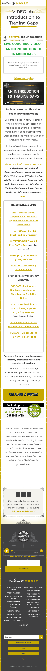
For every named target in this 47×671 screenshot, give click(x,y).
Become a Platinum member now (23, 164)
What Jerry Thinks (13, 614)
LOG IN (23, 654)
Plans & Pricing (33, 591)
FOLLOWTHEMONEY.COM (29, 666)
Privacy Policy (33, 608)
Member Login (23, 78)
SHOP (24, 648)
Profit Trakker (13, 593)
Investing (13, 608)
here (22, 196)
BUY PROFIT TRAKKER (23, 643)
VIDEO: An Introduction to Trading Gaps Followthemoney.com (15, 3)
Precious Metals (13, 611)
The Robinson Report (33, 599)
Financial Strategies (13, 617)
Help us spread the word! (23, 511)
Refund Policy (33, 611)
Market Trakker (13, 601)
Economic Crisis (13, 604)
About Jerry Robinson (33, 587)
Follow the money (23, 581)
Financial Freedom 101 (13, 620)
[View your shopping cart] (23, 659)
